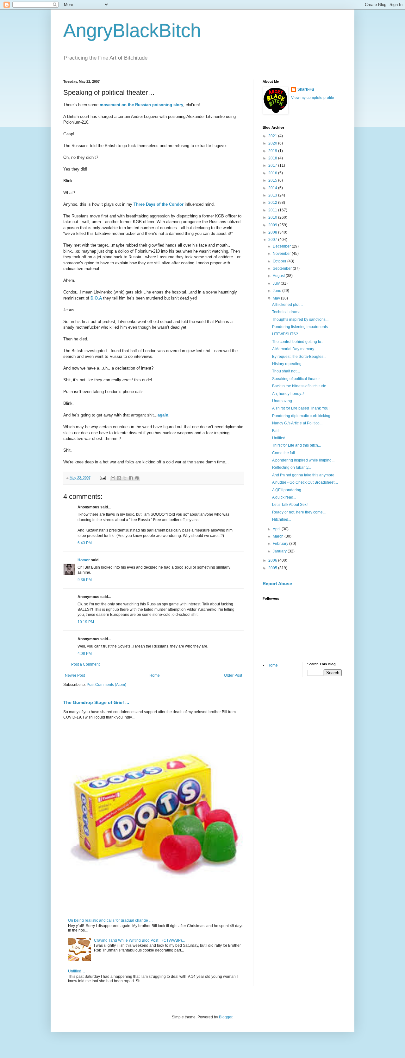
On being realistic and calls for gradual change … (110, 920)
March (278, 536)
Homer (84, 560)
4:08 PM (85, 653)
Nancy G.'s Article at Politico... (297, 423)
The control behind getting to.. (297, 341)
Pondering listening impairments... (301, 327)
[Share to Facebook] (131, 478)
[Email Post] (102, 478)
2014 (273, 188)
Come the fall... (285, 453)
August (279, 276)
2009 (273, 225)
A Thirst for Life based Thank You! (300, 408)
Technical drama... (287, 312)
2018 (273, 158)
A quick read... (284, 497)
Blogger (225, 1017)
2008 (273, 232)
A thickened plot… (287, 304)
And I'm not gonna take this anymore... (304, 475)
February (281, 543)
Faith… (278, 431)
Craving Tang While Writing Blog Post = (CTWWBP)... (139, 940)
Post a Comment (85, 664)
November (282, 253)
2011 (273, 210)
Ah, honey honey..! (288, 393)
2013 (273, 195)
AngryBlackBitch (132, 30)
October (280, 261)
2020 (273, 143)
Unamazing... (283, 401)
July (277, 283)
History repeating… (288, 364)
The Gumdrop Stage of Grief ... (96, 702)
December (282, 246)
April (277, 529)
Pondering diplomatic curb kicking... (302, 416)
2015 (273, 180)
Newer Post (75, 675)
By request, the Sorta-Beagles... (299, 356)
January (280, 551)
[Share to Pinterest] (137, 478)
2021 (273, 136)
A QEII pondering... (288, 490)
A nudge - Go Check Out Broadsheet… (305, 482)
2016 (273, 173)
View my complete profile (312, 97)
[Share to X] (125, 478)
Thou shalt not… (286, 371)
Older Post (233, 675)
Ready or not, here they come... (299, 512)
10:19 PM (86, 622)
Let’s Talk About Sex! (290, 504)
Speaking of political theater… (298, 379)
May (277, 298)
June (277, 290)
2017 (273, 165)
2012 (273, 202)
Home (154, 675)
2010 (273, 217)
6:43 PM (85, 543)
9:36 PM (85, 579)
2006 (273, 560)
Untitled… (76, 971)
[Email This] (113, 478)
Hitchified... (281, 519)
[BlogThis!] (119, 478)
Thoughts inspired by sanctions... (300, 319)
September (283, 268)
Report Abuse (277, 583)
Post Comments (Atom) (106, 684)
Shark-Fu (305, 89)
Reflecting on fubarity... (291, 467)
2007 (273, 239)
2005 (273, 568)
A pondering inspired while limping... (303, 460)
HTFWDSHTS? (285, 334)
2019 (273, 151)
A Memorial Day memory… (295, 349)
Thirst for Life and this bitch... (296, 445)
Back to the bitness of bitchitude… (301, 386)
